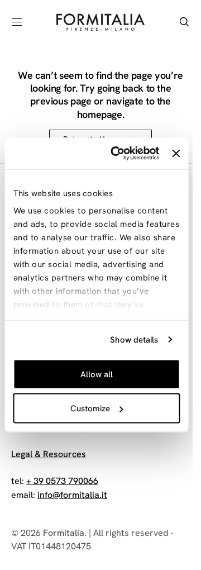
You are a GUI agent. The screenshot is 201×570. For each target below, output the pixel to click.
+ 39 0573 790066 (62, 481)
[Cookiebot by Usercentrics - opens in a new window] (117, 153)
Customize (90, 408)
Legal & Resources (48, 454)
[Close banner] (176, 153)
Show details (134, 339)
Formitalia (63, 533)
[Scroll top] (165, 502)
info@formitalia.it (72, 495)
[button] (16, 22)
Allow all (96, 373)
